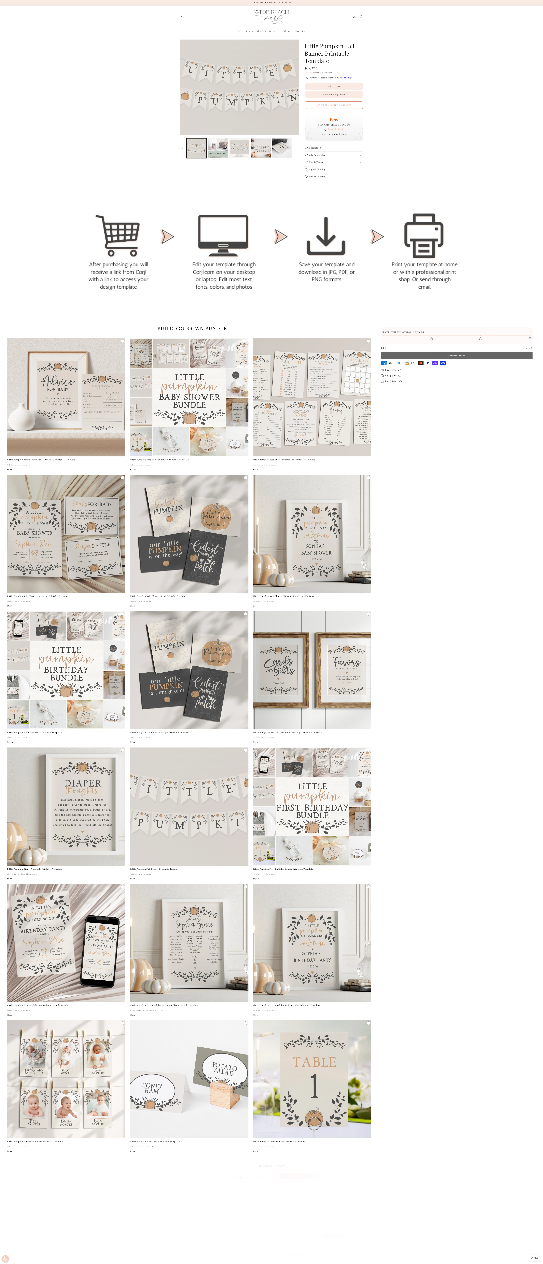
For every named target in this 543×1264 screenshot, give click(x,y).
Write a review (296, 1175)
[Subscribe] (227, 1236)
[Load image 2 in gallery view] (218, 148)
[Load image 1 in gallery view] (196, 148)
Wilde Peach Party (193, 1260)
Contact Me (185, 1213)
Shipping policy (253, 1260)
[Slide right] (296, 148)
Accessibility (232, 1223)
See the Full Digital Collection (334, 105)
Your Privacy (232, 1218)
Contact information (270, 1260)
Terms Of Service (234, 1213)
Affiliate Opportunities (190, 1223)
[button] (183, 16)
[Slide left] (183, 148)
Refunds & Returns (235, 1208)
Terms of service (237, 1260)
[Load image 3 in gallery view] (239, 148)
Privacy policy (222, 1260)
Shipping (308, 72)
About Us (184, 1208)
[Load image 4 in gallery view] (261, 148)
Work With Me (186, 1218)
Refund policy (209, 1260)
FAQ (182, 1203)
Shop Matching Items (334, 94)
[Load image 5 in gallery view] (282, 148)
